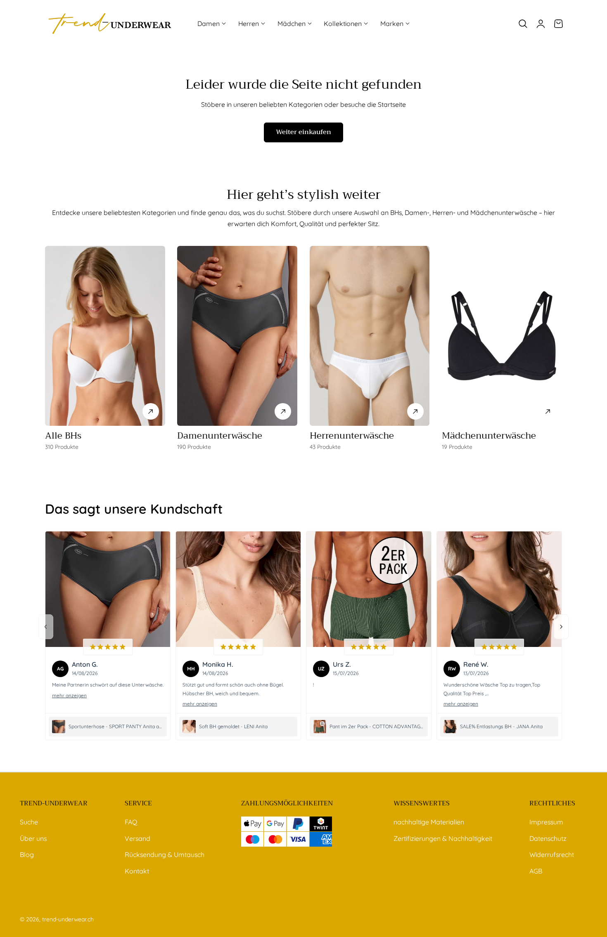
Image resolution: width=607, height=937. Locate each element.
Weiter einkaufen (303, 132)
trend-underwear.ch (68, 919)
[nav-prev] (45, 626)
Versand (137, 838)
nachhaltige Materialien (429, 822)
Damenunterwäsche (219, 436)
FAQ (131, 822)
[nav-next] (561, 626)
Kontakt (137, 871)
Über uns (33, 838)
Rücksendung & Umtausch (164, 854)
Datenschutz (548, 838)
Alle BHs (63, 436)
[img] (108, 646)
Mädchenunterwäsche (489, 436)
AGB (535, 871)
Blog (27, 854)
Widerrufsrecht (551, 854)
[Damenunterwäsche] (237, 336)
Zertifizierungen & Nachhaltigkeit (443, 838)
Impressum (546, 822)
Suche (29, 822)
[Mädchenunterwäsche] (502, 336)
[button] (523, 23)
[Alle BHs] (105, 336)
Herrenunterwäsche (352, 436)
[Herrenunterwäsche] (370, 336)
